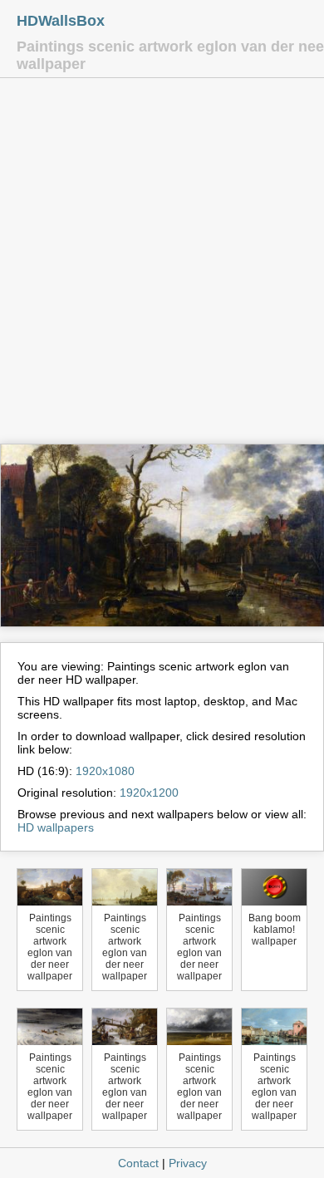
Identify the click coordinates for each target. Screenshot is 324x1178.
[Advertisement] (162, 265)
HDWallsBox (61, 20)
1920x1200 (149, 792)
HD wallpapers (55, 827)
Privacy (188, 1163)
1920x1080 (105, 771)
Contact (138, 1163)
